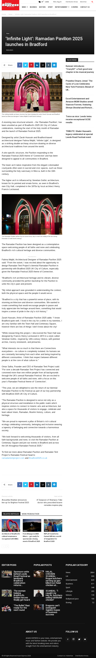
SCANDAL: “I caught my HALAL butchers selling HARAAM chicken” (54, 595)
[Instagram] (74, 639)
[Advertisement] (32, 466)
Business (33, 7)
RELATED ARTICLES (11, 514)
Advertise (83, 2)
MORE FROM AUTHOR (30, 514)
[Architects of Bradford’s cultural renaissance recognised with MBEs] (11, 525)
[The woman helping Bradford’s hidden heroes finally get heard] (7, 593)
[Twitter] (79, 639)
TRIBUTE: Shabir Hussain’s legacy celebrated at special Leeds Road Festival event (79, 134)
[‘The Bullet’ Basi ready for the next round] (7, 607)
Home (4, 14)
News (24, 7)
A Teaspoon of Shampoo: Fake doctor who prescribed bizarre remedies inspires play (49, 502)
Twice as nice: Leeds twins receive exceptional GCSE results (79, 119)
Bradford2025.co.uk (38, 458)
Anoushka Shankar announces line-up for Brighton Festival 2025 (15, 501)
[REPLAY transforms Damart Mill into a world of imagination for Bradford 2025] (53, 525)
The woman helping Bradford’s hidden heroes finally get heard (22, 595)
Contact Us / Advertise (65, 656)
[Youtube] (85, 639)
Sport (50, 7)
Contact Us (85, 7)
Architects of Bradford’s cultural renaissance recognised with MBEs (11, 536)
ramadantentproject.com (13, 458)
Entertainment (61, 7)
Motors (42, 7)
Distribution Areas (72, 2)
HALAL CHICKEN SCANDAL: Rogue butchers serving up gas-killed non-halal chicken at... (54, 578)
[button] (92, 2)
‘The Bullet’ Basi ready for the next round (22, 607)
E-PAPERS (74, 7)
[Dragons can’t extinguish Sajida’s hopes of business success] (39, 607)
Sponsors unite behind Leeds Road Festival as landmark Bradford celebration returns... (22, 578)
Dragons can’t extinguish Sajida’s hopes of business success (53, 610)
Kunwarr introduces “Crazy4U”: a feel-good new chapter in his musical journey (80, 69)
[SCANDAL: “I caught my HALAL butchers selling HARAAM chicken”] (39, 593)
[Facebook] (68, 639)
